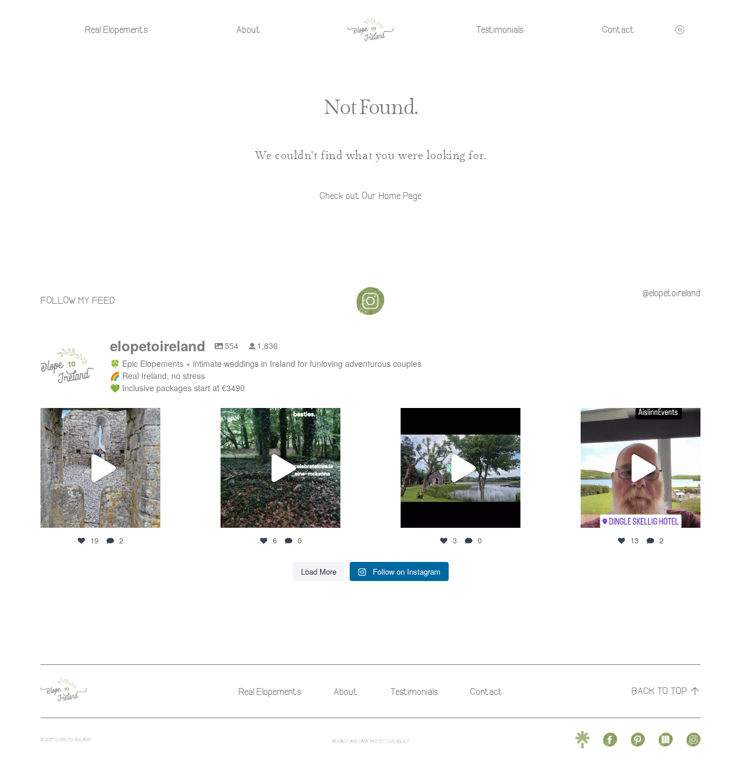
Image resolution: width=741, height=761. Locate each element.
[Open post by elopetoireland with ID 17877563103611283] (460, 468)
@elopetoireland (671, 293)
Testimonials (499, 29)
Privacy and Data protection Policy (370, 741)
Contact (618, 29)
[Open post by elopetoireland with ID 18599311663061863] (640, 468)
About (248, 29)
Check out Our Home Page (370, 195)
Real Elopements (116, 29)
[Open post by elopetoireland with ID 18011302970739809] (100, 468)
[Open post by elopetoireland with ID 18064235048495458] (280, 468)
